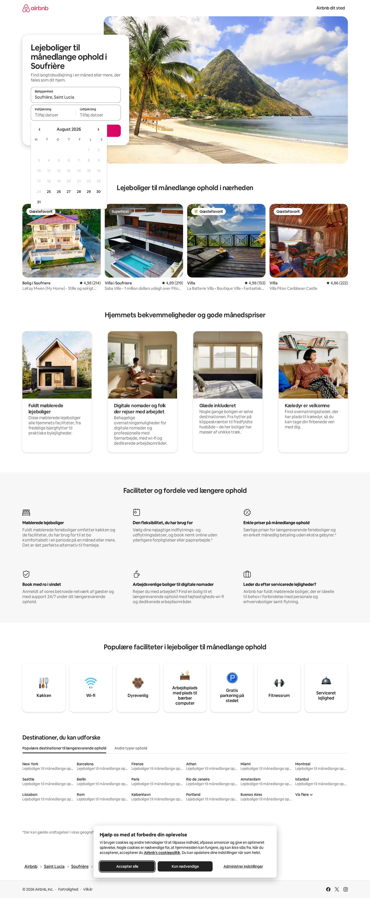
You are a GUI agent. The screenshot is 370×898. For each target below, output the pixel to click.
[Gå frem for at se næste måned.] (98, 129)
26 (59, 191)
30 (98, 191)
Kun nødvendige (185, 866)
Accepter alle (127, 866)
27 (69, 191)
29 (89, 191)
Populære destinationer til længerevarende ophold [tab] (64, 748)
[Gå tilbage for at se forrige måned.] (39, 129)
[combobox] (76, 97)
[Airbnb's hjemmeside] (35, 8)
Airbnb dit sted (330, 8)
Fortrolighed (68, 889)
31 (39, 202)
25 (49, 191)
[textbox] (53, 115)
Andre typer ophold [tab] (130, 748)
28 (79, 191)
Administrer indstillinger (243, 866)
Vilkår (88, 889)
